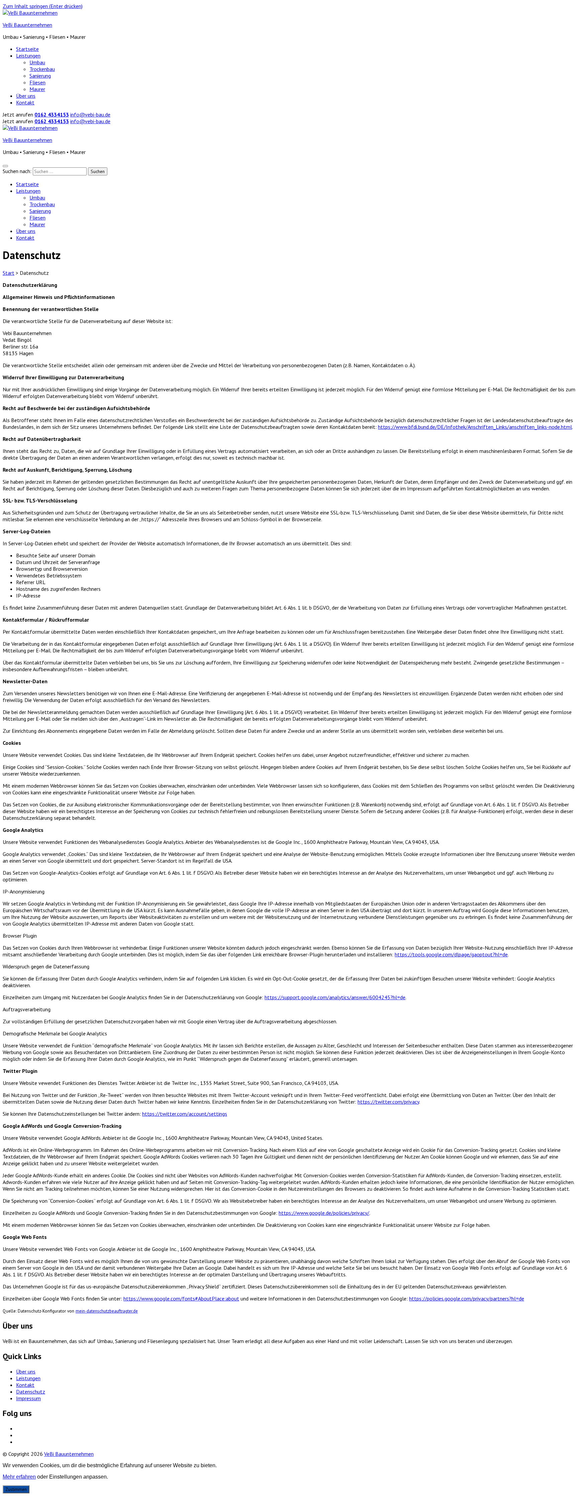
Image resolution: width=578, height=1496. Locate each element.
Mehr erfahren (19, 1477)
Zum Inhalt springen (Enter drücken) (43, 6)
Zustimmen (16, 1489)
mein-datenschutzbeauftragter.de (107, 1311)
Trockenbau (42, 69)
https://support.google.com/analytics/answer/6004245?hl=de (335, 997)
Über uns (25, 95)
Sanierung (40, 75)
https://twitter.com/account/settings (184, 1113)
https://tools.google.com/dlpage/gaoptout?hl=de (451, 954)
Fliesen (37, 82)
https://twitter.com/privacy (388, 1101)
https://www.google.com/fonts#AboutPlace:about (181, 1298)
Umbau (37, 62)
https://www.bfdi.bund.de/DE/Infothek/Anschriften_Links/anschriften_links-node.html (475, 426)
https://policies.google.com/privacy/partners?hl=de (466, 1298)
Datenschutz (30, 1391)
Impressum (28, 1398)
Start (8, 272)
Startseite (27, 49)
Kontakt (25, 102)
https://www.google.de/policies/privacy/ (324, 1212)
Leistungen (28, 55)
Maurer (37, 89)
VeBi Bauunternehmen (27, 24)
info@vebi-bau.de (90, 114)
